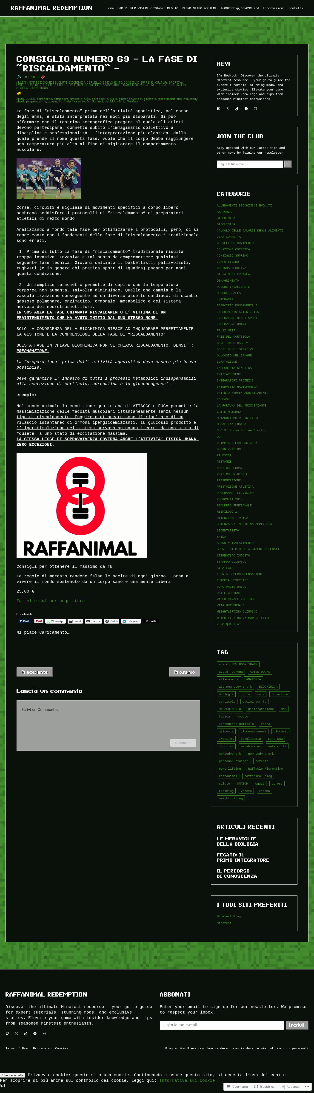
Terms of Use (17, 1048)
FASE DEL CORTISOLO (233, 337)
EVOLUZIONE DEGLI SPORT (35, 85)
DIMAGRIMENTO (228, 280)
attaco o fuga (80, 99)
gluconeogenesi (130, 99)
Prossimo (184, 672)
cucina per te (254, 701)
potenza (261, 761)
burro (245, 694)
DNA (283, 709)
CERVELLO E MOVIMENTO (105, 82)
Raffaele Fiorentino (73, 101)
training (226, 791)
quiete (52, 101)
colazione (279, 694)
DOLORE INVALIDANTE (233, 287)
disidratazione (261, 709)
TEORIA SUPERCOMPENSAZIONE (240, 574)
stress (277, 783)
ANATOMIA (224, 212)
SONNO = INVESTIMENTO (235, 543)
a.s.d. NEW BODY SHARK (238, 664)
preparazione (36, 101)
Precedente (35, 672)
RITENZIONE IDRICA (232, 518)
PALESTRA (224, 455)
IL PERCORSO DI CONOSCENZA (237, 873)
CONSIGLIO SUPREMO (139, 82)
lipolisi (226, 746)
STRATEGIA (40, 88)
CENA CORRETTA (229, 237)
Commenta (183, 743)
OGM (219, 437)
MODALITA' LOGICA (231, 424)
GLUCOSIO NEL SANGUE (72, 85)
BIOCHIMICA (77, 82)
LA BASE (223, 399)
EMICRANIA (225, 299)
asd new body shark (235, 687)
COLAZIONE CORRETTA (233, 249)
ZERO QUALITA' (229, 624)
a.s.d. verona (231, 672)
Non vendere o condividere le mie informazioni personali (257, 1048)
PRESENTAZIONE (229, 480)
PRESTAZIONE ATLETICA (235, 487)
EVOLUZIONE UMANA (231, 324)
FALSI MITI (226, 330)
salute (224, 783)
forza (265, 724)
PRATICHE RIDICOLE (232, 474)
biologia (226, 694)
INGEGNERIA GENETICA (234, 368)
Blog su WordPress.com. (185, 1048)
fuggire (112, 99)
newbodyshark (230, 754)
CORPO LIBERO (228, 262)
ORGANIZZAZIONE (230, 449)
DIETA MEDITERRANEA (233, 274)
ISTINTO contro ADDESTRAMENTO (114, 85)
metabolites (251, 746)
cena (260, 694)
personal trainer (233, 761)
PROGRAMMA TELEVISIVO (235, 493)
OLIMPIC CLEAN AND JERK (237, 443)
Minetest (224, 923)
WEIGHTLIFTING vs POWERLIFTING (243, 618)
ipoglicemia (251, 739)
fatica (224, 716)
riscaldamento (115, 101)
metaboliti (277, 746)
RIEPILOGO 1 (227, 512)
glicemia (226, 731)
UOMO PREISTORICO (231, 587)
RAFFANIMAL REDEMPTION (52, 8)
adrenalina (44, 99)
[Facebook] (246, 108)
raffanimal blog (258, 776)
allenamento (229, 679)
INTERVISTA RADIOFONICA (237, 387)
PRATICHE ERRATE (230, 468)
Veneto (246, 791)
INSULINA (226, 739)
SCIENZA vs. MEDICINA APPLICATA (244, 524)
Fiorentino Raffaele (236, 724)
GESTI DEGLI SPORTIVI (235, 349)
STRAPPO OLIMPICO (231, 562)
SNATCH (242, 783)
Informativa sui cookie (187, 1080)
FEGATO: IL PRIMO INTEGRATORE (243, 857)
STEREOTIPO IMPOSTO (233, 555)
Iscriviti (297, 1025)
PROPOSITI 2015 (230, 499)
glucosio (150, 99)
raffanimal (95, 101)
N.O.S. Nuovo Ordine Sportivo (242, 430)
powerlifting (230, 769)
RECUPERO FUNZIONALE (234, 505)
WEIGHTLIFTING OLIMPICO (237, 611)
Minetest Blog (229, 916)
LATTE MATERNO (229, 412)
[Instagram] (255, 108)
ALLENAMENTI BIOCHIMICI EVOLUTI (42, 82)
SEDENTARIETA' (229, 530)
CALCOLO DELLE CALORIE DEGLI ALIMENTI (250, 230)
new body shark (261, 754)
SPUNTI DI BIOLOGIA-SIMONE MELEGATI (248, 549)
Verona (132, 101)
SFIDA (221, 537)
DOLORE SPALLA (229, 293)
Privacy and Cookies (50, 1048)
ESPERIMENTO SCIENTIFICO (238, 312)
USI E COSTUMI (229, 593)
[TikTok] (237, 108)
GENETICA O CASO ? (232, 343)
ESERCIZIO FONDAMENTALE (237, 305)
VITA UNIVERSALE (230, 605)
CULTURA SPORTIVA (169, 82)
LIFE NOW (275, 739)
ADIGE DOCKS (26, 99)
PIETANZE (224, 461)
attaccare (61, 99)
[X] (228, 108)
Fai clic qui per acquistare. (52, 601)
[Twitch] (218, 108)
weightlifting (231, 798)
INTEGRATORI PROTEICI (235, 380)
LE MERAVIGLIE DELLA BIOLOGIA (238, 841)
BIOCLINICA (226, 224)
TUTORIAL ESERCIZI (232, 580)
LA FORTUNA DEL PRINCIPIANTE (241, 405)
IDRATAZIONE (227, 362)
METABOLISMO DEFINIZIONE (238, 418)
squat (259, 783)
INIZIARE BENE (229, 374)
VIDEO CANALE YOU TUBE (236, 599)
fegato (242, 716)
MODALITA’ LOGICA (153, 85)
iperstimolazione (170, 99)
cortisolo (98, 99)
